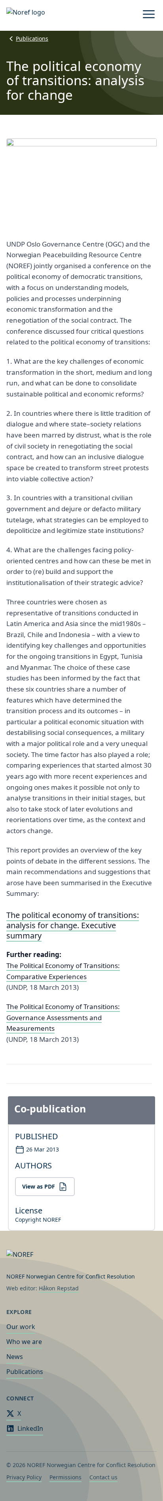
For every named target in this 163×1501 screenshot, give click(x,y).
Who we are (24, 1341)
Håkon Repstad (59, 1288)
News (14, 1356)
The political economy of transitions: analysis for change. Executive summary (72, 925)
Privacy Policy (24, 1477)
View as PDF (38, 1186)
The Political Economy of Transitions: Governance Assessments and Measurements (63, 1017)
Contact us (103, 1477)
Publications (32, 38)
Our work (20, 1326)
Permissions (65, 1477)
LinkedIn (30, 1428)
